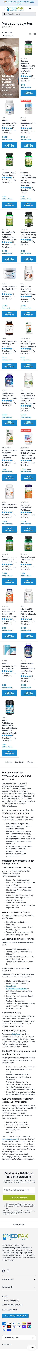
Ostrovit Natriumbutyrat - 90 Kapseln (28, 123)
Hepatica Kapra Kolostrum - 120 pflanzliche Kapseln (9, 395)
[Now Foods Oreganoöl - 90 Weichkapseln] (28, 491)
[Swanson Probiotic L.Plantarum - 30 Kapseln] (28, 543)
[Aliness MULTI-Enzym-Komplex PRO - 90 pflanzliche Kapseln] (28, 596)
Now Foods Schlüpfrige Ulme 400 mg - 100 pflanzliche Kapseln (9, 613)
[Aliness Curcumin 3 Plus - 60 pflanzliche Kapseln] (9, 491)
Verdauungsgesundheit (11, 1139)
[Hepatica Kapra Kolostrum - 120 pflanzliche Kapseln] (9, 380)
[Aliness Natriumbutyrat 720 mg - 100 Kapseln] (9, 107)
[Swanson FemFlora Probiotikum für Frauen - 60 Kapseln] (9, 543)
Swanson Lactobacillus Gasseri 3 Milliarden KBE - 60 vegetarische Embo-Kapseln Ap (28, 179)
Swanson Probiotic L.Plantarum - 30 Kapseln (28, 559)
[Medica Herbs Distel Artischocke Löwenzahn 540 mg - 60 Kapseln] (9, 437)
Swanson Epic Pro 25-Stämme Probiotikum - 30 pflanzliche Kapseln (9, 236)
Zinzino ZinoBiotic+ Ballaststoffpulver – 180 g (9, 289)
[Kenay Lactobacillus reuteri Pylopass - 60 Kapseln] (9, 328)
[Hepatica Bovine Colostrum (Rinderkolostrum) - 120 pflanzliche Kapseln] (28, 650)
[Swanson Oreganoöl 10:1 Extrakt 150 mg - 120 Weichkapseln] (28, 219)
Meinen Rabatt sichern (19, 1198)
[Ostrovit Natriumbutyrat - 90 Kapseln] (28, 107)
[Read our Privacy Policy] (34, 1211)
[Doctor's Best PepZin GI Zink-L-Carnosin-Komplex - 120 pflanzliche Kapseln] (28, 437)
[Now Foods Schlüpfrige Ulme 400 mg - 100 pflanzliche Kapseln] (9, 596)
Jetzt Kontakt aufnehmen (15, 1316)
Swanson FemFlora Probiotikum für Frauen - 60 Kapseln (9, 559)
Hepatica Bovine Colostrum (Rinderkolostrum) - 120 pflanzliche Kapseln (28, 669)
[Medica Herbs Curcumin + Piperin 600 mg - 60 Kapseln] (28, 328)
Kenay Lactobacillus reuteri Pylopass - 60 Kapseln (9, 343)
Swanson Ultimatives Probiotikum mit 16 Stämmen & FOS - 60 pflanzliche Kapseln (28, 67)
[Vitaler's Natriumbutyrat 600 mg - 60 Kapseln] (9, 650)
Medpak (9, 1344)
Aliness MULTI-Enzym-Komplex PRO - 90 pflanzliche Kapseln (28, 613)
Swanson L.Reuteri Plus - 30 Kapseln (9, 174)
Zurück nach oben (19, 1224)
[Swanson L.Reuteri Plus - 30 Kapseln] (9, 159)
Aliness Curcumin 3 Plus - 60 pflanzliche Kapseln (9, 507)
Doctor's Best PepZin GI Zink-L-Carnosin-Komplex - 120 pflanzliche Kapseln (28, 454)
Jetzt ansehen (7, 94)
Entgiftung (16, 1034)
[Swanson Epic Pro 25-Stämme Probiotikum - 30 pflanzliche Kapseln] (9, 219)
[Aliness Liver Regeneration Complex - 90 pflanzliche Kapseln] (28, 273)
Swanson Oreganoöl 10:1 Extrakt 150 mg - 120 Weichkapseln (28, 234)
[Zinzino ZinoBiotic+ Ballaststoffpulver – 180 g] (9, 273)
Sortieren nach (7, 32)
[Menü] (3, 9)
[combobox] (19, 14)
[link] (7, 762)
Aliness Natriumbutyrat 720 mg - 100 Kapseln (9, 122)
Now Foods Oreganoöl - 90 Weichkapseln (26, 507)
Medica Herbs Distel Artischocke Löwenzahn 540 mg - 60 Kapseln (9, 454)
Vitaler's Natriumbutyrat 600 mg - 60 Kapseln (9, 666)
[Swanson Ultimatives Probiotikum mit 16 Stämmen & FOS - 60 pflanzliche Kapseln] (28, 48)
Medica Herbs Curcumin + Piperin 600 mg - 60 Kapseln (28, 343)
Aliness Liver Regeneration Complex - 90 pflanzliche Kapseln (28, 290)
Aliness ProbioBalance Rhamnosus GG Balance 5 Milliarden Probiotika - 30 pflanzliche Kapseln (9, 727)
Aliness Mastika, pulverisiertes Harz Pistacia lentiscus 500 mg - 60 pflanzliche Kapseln (28, 398)
